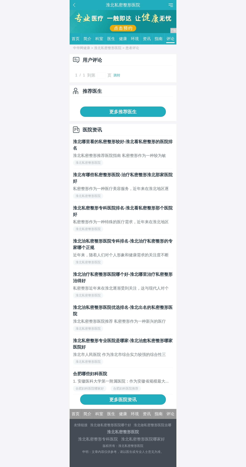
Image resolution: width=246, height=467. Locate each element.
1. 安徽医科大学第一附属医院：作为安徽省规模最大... (121, 381)
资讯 (147, 39)
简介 (87, 39)
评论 (170, 39)
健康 (123, 39)
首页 (76, 39)
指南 (159, 39)
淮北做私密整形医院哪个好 (110, 425)
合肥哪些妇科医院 (90, 373)
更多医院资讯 (123, 399)
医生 (111, 39)
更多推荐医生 (123, 111)
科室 (99, 39)
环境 (135, 39)
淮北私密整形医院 (107, 48)
